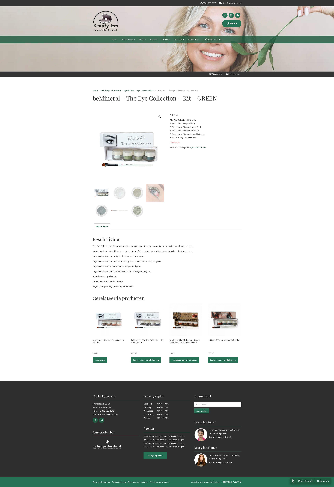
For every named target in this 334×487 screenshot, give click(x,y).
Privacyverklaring (119, 482)
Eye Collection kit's (145, 90)
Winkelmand (216, 74)
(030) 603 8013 (209, 3)
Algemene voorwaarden (138, 482)
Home (114, 39)
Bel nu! (233, 23)
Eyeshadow (129, 90)
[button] (159, 116)
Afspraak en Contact (214, 39)
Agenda (153, 39)
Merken (142, 39)
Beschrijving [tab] (102, 226)
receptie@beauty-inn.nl (107, 414)
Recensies (179, 39)
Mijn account (233, 74)
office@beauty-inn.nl (231, 3)
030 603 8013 (108, 410)
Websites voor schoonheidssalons (205, 482)
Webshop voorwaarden (159, 482)
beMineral (116, 90)
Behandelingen (128, 39)
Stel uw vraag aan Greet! (220, 437)
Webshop (166, 39)
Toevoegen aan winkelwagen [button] (146, 360)
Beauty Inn (193, 39)
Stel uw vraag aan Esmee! (220, 462)
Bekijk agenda (155, 455)
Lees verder (100, 360)
